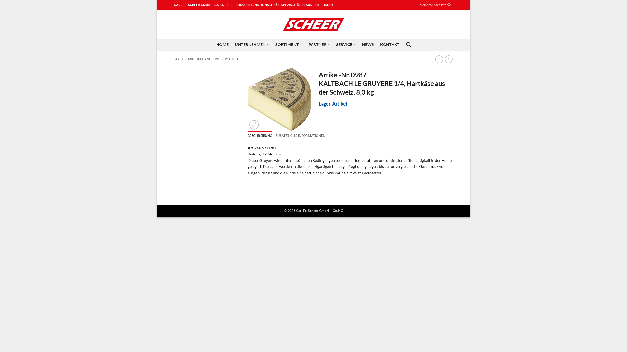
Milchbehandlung (204, 59)
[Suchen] (408, 44)
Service (344, 44)
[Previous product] (448, 59)
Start (178, 59)
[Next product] (439, 59)
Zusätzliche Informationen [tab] (300, 136)
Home (222, 44)
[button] (254, 125)
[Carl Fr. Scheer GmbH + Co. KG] (313, 24)
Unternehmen (250, 44)
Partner (317, 44)
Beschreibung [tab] (260, 136)
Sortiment (287, 44)
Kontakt (389, 44)
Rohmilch (233, 59)
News (368, 44)
